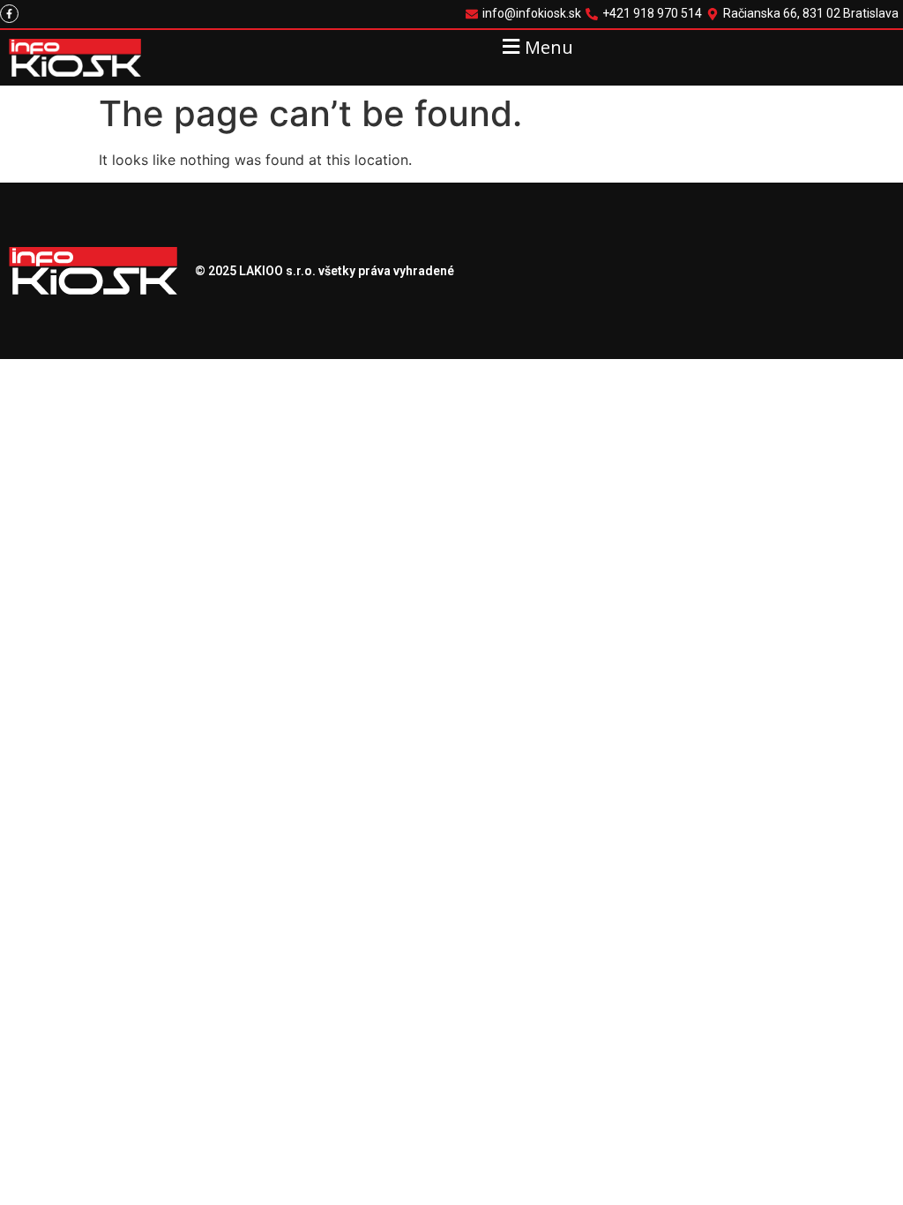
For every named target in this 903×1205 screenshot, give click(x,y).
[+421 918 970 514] (646, 13)
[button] (535, 46)
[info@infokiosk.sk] (526, 13)
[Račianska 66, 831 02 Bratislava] (804, 13)
